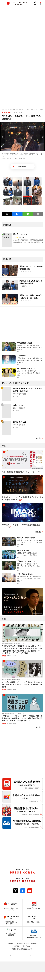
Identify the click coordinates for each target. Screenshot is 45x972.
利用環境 (17, 946)
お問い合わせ (26, 946)
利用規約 (33, 943)
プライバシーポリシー (22, 943)
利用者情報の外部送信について (22, 949)
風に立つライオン (20, 234)
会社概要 (10, 943)
